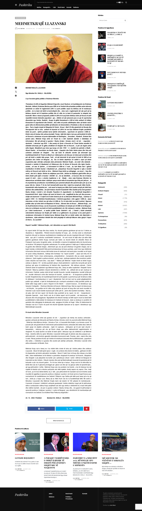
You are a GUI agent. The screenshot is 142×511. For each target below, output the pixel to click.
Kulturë (100, 205)
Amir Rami (113, 505)
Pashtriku (25, 5)
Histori (100, 198)
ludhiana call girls (103, 155)
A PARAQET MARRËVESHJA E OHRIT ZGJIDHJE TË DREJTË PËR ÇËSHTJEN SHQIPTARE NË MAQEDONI (56, 463)
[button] (16, 5)
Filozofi (100, 194)
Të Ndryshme (102, 224)
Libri (99, 209)
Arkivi (50, 493)
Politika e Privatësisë (69, 498)
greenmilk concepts (104, 148)
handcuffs (101, 172)
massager (101, 163)
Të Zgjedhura (102, 227)
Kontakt (84, 493)
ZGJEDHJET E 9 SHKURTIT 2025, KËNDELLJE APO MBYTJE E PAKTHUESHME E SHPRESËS (85, 461)
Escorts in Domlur (103, 141)
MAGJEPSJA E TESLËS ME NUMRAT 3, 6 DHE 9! (116, 33)
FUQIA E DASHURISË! (115, 45)
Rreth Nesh (69, 493)
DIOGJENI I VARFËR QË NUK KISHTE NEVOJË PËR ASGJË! (116, 86)
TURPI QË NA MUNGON (116, 126)
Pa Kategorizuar (20, 18)
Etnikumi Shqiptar (103, 191)
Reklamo (51, 497)
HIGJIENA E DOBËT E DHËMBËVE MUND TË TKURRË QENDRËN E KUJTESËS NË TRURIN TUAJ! (115, 59)
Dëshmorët (101, 187)
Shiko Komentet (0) (58, 420)
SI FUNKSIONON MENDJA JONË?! (116, 73)
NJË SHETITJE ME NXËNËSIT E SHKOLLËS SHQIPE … (113, 460)
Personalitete (102, 220)
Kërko (125, 20)
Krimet (100, 202)
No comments (56, 28)
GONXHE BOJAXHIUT (115, 103)
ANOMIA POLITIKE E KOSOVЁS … (115, 114)
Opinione (101, 213)
